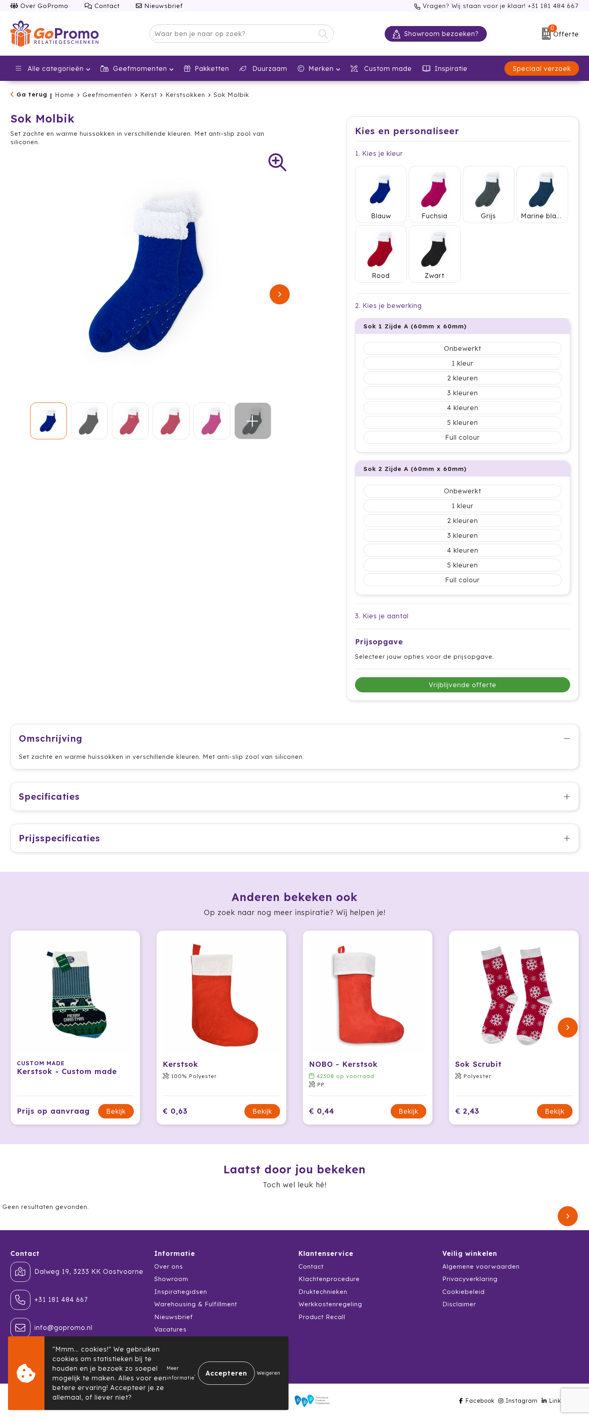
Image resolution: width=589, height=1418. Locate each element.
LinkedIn (562, 1400)
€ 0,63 (175, 1111)
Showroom (171, 1279)
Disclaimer (459, 1304)
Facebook (479, 1400)
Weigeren (268, 1373)
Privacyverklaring (470, 1279)
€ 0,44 (321, 1111)
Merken (321, 68)
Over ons (168, 1266)
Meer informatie (180, 1373)
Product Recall (322, 1317)
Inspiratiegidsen (180, 1291)
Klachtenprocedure (329, 1279)
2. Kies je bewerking (388, 306)
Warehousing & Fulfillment (195, 1304)
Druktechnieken (323, 1291)
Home (64, 95)
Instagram (522, 1400)
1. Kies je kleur (379, 153)
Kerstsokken (185, 95)
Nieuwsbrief (162, 6)
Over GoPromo (43, 6)
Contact (106, 6)
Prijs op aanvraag (53, 1111)
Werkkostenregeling (330, 1304)
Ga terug (31, 94)
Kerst (148, 95)
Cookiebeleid (463, 1291)
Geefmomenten (140, 68)
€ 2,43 (467, 1111)
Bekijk (116, 1111)
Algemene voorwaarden (481, 1266)
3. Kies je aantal (382, 616)
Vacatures (170, 1329)
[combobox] (232, 33)
